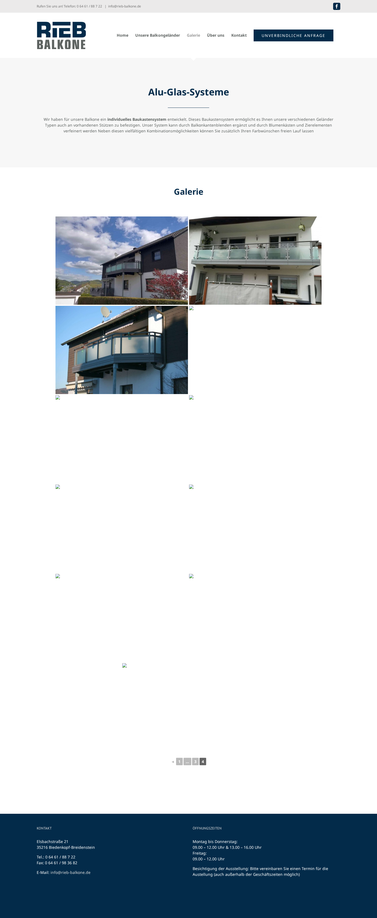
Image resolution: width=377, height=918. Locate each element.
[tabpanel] (188, 492)
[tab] (188, 191)
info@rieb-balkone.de (124, 6)
